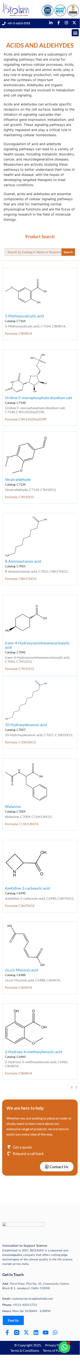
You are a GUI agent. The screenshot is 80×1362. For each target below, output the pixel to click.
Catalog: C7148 (15, 402)
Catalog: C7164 (15, 321)
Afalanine (13, 806)
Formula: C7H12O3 (19, 669)
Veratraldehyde (18, 479)
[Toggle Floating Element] (64, 1347)
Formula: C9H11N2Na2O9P (26, 419)
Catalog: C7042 (15, 652)
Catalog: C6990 (15, 893)
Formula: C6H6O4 (18, 987)
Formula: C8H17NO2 (20, 579)
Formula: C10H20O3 (20, 742)
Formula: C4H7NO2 (19, 906)
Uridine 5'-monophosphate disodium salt (38, 397)
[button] (75, 32)
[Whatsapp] (55, 1332)
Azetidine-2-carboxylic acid (27, 888)
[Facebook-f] (7, 1332)
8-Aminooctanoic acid (23, 561)
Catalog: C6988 (15, 975)
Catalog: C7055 (15, 566)
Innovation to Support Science (24, 1245)
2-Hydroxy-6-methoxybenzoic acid (33, 1051)
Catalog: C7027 (15, 729)
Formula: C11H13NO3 (21, 824)
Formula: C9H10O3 (19, 497)
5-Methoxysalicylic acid (24, 316)
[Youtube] (45, 1332)
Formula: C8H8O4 (18, 333)
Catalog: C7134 (15, 484)
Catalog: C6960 (15, 1056)
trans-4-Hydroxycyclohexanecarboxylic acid (37, 645)
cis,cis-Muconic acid (21, 970)
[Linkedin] (36, 1332)
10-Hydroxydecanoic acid (26, 724)
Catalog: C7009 (15, 811)
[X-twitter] (26, 1332)
